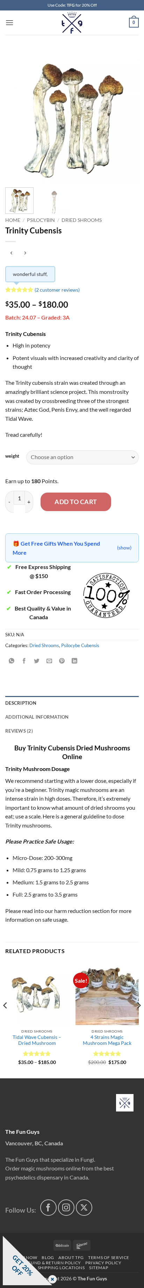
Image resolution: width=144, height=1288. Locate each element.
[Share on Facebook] (24, 661)
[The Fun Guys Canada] (125, 1103)
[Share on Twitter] (37, 661)
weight (12, 456)
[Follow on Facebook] (48, 1207)
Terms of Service (108, 1257)
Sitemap (98, 1267)
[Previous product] (25, 253)
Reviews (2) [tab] (19, 731)
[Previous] (16, 115)
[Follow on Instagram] (66, 1207)
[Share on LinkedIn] (74, 661)
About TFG (71, 1257)
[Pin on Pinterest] (62, 661)
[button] (9, 22)
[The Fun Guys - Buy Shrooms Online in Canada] (72, 22)
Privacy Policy (103, 1262)
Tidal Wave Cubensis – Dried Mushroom (37, 1040)
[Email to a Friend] (49, 661)
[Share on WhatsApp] (11, 661)
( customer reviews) (57, 290)
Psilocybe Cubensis (80, 645)
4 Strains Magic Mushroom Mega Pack (107, 1040)
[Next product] (11, 253)
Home (12, 220)
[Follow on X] (84, 1207)
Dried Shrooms (82, 220)
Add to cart (76, 502)
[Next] (127, 115)
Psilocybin (41, 220)
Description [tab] (20, 703)
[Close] (51, 1280)
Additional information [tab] (37, 717)
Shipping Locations (61, 1267)
